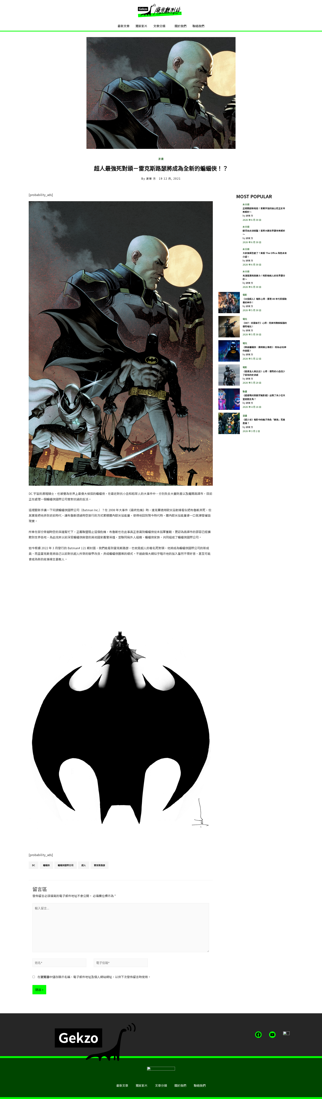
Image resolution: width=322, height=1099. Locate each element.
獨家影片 (141, 26)
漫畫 (161, 159)
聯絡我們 (198, 26)
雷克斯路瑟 (99, 865)
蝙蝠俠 (46, 865)
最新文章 (124, 26)
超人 (83, 865)
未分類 (246, 204)
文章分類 (159, 26)
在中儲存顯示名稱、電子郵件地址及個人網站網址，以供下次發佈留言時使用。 (94, 977)
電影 (245, 294)
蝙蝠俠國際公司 (65, 865)
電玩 (245, 318)
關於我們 (181, 26)
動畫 (245, 391)
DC (33, 865)
